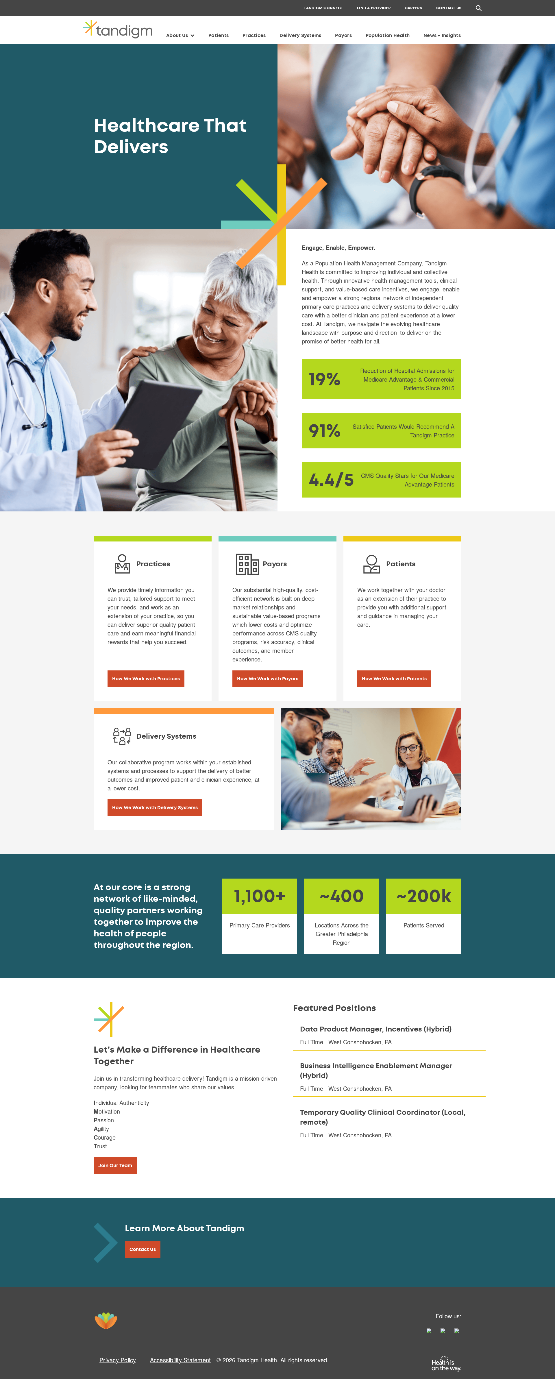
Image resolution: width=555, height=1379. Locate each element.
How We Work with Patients (394, 679)
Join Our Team (115, 1165)
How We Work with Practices (146, 679)
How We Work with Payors (267, 679)
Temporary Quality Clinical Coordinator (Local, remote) (383, 1117)
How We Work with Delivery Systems (155, 808)
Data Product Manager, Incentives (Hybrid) (376, 1029)
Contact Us (143, 1249)
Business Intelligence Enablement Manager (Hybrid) (376, 1070)
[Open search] (478, 8)
